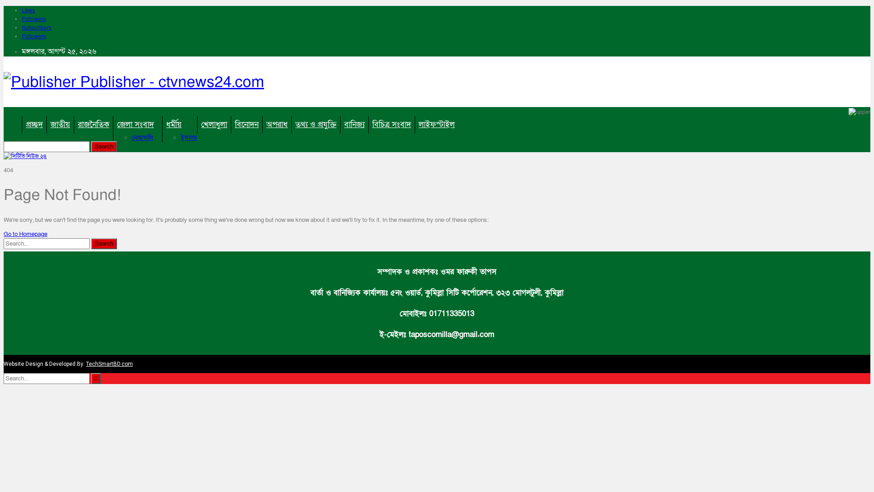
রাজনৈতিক (93, 124)
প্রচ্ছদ (34, 124)
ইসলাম (189, 137)
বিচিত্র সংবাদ (391, 124)
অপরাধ (277, 124)
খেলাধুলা (214, 124)
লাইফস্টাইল (437, 124)
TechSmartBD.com (109, 364)
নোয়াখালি (142, 137)
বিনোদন (247, 124)
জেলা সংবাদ (135, 124)
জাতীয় (60, 124)
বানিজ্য (354, 124)
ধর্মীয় (174, 124)
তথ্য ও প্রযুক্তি (315, 124)
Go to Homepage (25, 234)
